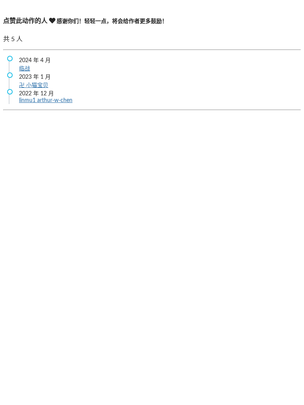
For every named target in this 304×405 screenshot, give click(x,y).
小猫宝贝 (37, 85)
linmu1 (28, 100)
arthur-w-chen (54, 100)
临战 (24, 69)
